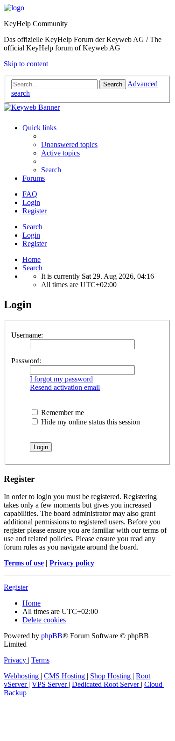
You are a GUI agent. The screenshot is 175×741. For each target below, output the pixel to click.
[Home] (14, 8)
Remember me (61, 412)
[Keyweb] (87, 107)
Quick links (39, 128)
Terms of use (24, 563)
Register (34, 243)
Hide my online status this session (89, 422)
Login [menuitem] (31, 202)
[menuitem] (69, 144)
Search (32, 227)
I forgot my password (61, 379)
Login (31, 235)
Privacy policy (71, 563)
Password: (26, 361)
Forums (33, 178)
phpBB (52, 636)
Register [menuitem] (34, 211)
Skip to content (26, 64)
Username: (27, 335)
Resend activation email (65, 387)
